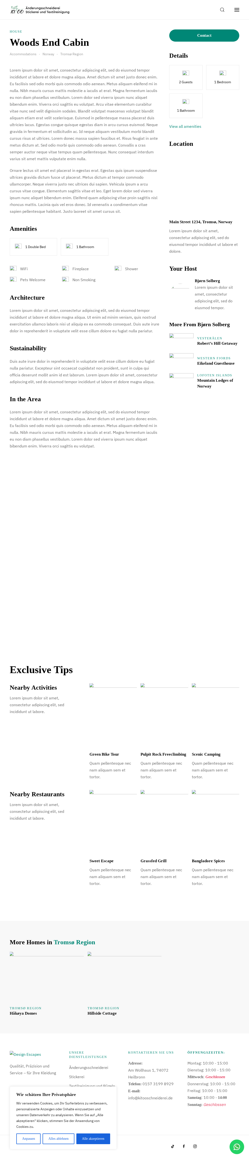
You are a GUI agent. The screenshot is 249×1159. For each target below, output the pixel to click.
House (16, 31)
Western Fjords (214, 358)
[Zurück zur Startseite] (40, 9)
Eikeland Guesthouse (216, 363)
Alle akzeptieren (93, 1138)
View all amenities (185, 126)
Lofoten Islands (214, 375)
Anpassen (28, 1138)
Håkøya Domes (23, 1013)
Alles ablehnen (58, 1138)
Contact (204, 35)
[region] (63, 1117)
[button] (222, 9)
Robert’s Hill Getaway (217, 343)
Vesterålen (209, 338)
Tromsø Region (74, 942)
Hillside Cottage (102, 1013)
